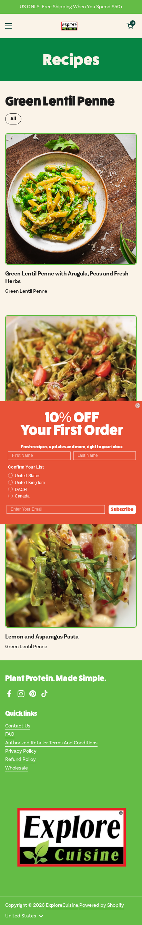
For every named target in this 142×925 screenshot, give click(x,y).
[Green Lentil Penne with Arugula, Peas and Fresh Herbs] (71, 199)
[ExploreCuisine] (69, 26)
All (13, 118)
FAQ (9, 734)
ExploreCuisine (62, 905)
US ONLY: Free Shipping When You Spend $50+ (71, 7)
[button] (130, 26)
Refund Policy (20, 759)
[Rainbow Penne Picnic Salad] (71, 381)
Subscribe (122, 509)
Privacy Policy (21, 751)
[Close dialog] (137, 405)
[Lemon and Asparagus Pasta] (71, 562)
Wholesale (16, 768)
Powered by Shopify (101, 905)
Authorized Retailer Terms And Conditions (51, 743)
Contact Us (17, 726)
